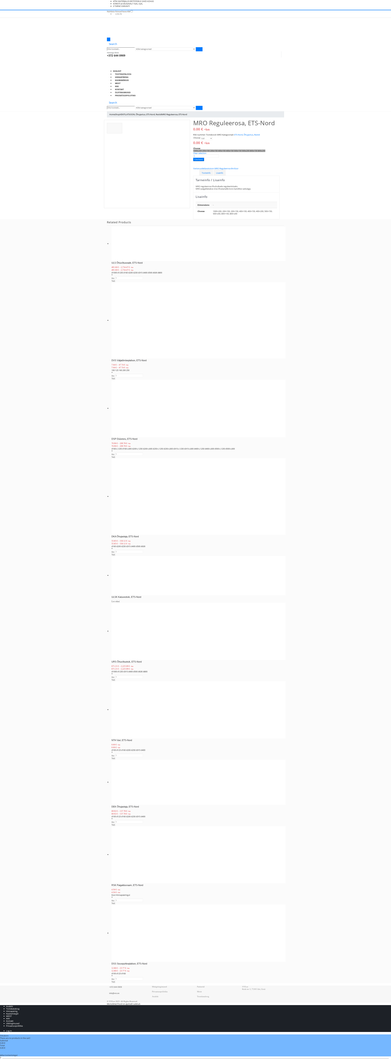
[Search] (199, 49)
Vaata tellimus (6, 1050)
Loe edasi (116, 601)
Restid (257, 134)
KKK (117, 86)
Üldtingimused (123, 92)
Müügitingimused (159, 987)
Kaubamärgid (122, 80)
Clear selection (199, 153)
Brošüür (234, 168)
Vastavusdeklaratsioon (203, 168)
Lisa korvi (198, 159)
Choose (196, 138)
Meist (199, 991)
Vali (113, 281)
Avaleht (117, 71)
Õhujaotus (248, 134)
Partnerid (201, 987)
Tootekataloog (123, 74)
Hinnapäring (121, 77)
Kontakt (119, 89)
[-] (122, 27)
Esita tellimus (6, 1052)
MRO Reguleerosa (222, 168)
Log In (118, 14)
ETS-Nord (238, 134)
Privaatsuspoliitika (125, 95)
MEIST (118, 83)
